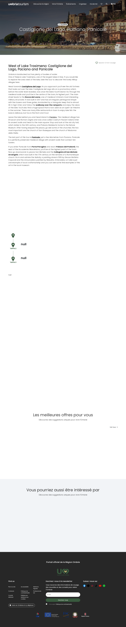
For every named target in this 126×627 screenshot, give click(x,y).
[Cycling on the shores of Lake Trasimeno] (56, 523)
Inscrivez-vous (63, 600)
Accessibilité (24, 587)
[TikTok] (96, 586)
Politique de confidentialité (25, 592)
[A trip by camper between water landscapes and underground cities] (18, 523)
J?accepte (60, 604)
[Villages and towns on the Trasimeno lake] (38, 523)
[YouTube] (100, 586)
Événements (71, 4)
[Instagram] (92, 586)
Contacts (11, 591)
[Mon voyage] (102, 4)
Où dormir (94, 4)
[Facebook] (84, 586)
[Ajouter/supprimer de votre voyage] (21, 433)
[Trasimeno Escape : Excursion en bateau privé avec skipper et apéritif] (33, 455)
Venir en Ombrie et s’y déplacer (23, 605)
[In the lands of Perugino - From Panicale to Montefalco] (74, 523)
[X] (88, 586)
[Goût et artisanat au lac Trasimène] (81, 455)
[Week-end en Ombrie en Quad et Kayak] (49, 455)
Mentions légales (36, 587)
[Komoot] (104, 586)
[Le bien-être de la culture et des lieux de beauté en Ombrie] (64, 455)
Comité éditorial (10, 596)
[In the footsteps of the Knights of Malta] (92, 523)
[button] (113, 4)
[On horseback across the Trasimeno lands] (110, 523)
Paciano (53, 117)
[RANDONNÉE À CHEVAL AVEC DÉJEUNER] (100, 455)
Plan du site (11, 587)
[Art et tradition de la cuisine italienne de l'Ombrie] (15, 455)
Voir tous (113, 427)
